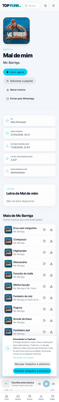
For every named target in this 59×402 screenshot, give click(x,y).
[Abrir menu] (53, 5)
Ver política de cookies (23, 357)
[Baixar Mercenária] (51, 264)
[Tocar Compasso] (8, 241)
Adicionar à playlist (21, 80)
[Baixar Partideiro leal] (51, 332)
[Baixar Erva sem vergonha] (51, 229)
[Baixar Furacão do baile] (51, 275)
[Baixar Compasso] (51, 241)
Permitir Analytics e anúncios (32, 371)
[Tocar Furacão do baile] (8, 275)
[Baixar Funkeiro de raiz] (51, 298)
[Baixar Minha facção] (51, 286)
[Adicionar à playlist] (44, 229)
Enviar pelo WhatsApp (22, 98)
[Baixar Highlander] (51, 252)
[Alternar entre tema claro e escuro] (45, 5)
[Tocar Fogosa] (8, 309)
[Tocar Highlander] (8, 252)
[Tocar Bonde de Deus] (8, 320)
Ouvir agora (17, 72)
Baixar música (17, 89)
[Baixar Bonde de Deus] (51, 320)
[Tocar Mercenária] (8, 263)
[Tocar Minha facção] (8, 286)
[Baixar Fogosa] (51, 309)
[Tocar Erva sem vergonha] (8, 229)
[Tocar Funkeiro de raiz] (8, 298)
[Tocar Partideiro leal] (8, 332)
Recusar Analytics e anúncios (32, 364)
